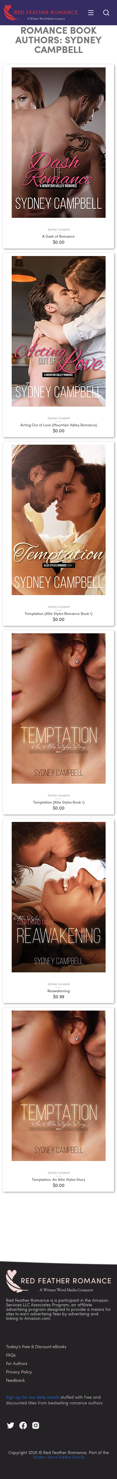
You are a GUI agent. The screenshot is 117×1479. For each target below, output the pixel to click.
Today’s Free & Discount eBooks (36, 1347)
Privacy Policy (19, 1372)
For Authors (16, 1364)
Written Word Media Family (59, 1457)
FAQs (11, 1355)
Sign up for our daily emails (32, 1397)
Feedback (15, 1381)
